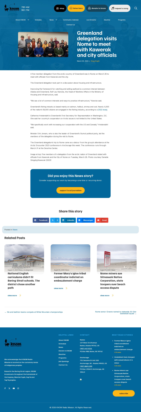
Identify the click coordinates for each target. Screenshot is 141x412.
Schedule (38, 20)
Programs (121, 20)
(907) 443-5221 (86, 348)
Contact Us (70, 25)
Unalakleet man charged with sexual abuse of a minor (124, 360)
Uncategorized (28, 270)
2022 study (102, 110)
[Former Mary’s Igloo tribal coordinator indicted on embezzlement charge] (70, 259)
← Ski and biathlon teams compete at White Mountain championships (34, 312)
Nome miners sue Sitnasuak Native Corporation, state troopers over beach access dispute (112, 280)
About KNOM (21, 20)
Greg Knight (95, 61)
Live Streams (91, 20)
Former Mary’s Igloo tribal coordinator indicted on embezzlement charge (70, 277)
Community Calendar (71, 20)
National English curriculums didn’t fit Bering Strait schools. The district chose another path (24, 280)
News (51, 20)
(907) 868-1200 (86, 366)
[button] (28, 19)
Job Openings (64, 361)
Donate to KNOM (65, 351)
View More (12, 295)
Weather (107, 20)
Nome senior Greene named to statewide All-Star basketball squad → (115, 312)
